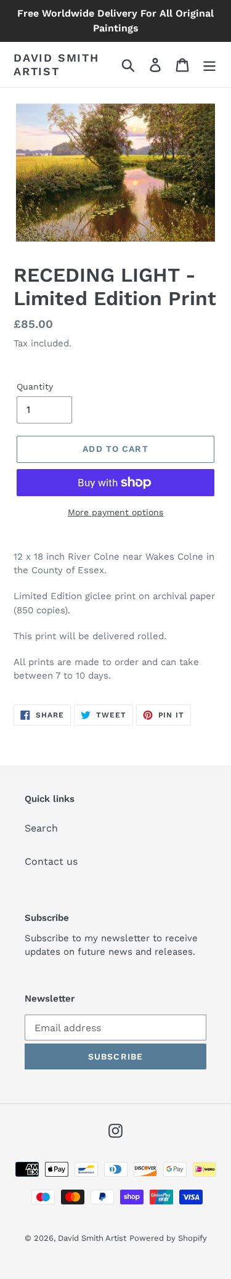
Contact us (51, 861)
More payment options (115, 512)
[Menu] (209, 64)
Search (41, 828)
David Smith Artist (56, 64)
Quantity (35, 386)
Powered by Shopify (168, 1238)
